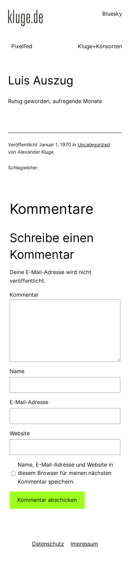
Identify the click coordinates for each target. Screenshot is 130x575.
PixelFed (21, 46)
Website (20, 433)
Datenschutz (48, 543)
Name (17, 371)
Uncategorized (94, 144)
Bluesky (112, 13)
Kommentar (24, 294)
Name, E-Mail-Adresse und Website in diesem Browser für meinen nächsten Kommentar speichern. (65, 473)
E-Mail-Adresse (29, 402)
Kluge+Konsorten (100, 46)
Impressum (84, 543)
